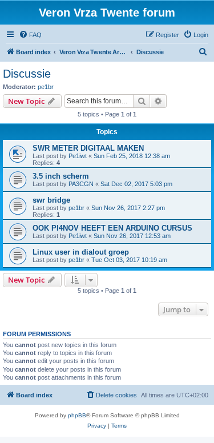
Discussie (27, 73)
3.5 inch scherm (61, 176)
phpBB (77, 415)
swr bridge (51, 200)
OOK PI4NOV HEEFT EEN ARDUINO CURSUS (112, 228)
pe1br (46, 86)
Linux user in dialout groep (81, 252)
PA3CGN (81, 183)
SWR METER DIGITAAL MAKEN (88, 148)
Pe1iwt (77, 155)
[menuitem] (30, 35)
